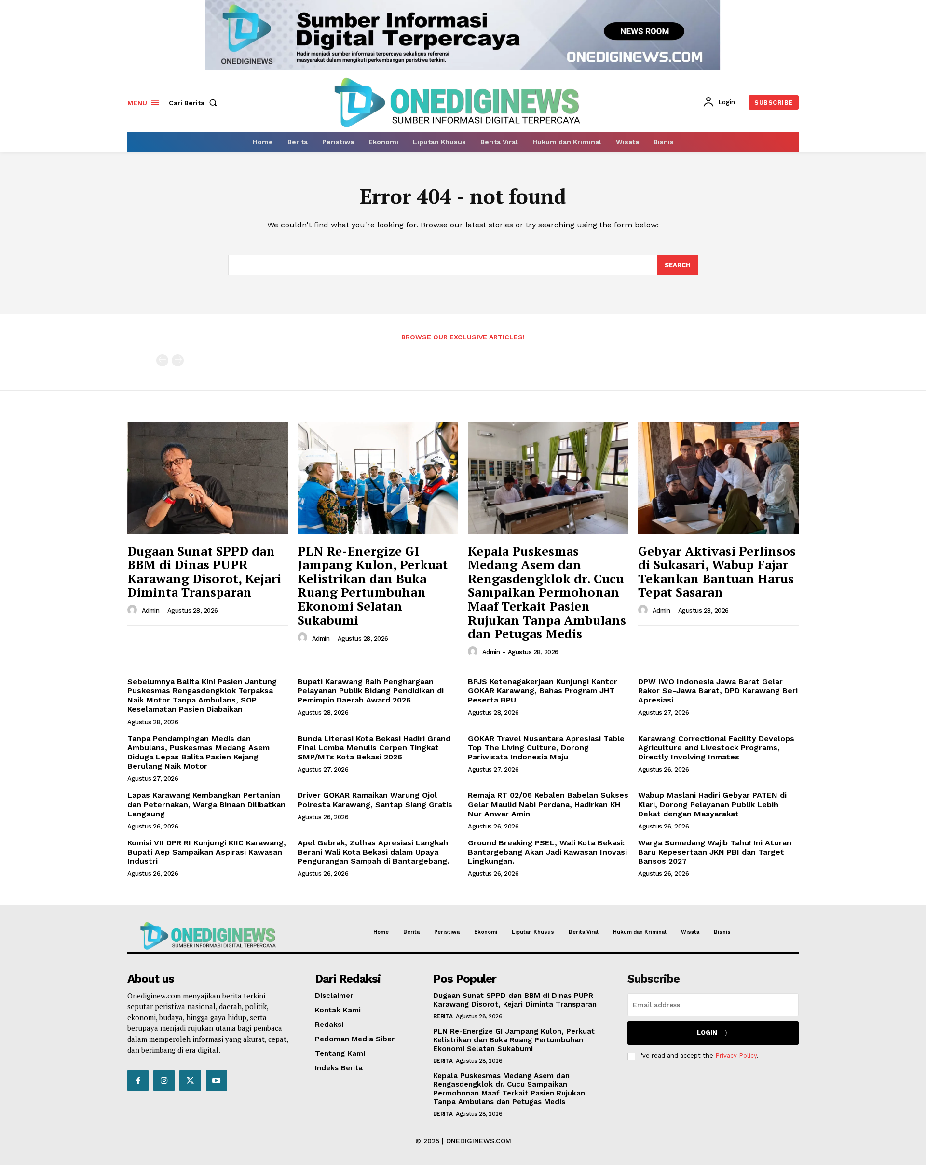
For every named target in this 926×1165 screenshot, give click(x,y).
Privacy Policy (736, 1055)
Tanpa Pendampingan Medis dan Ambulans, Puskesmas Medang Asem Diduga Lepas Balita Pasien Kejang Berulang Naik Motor (198, 752)
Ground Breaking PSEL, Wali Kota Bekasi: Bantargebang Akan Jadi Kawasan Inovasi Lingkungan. (547, 852)
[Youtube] (216, 1080)
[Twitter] (190, 1080)
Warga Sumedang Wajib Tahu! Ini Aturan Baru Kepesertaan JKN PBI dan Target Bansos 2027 (714, 852)
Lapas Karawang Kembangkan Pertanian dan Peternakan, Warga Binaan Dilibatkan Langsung (206, 804)
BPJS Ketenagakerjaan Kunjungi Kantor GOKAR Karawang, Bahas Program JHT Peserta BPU (542, 690)
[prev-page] (162, 360)
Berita (443, 1016)
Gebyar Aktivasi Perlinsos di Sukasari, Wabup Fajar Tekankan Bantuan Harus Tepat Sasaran (717, 572)
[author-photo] (133, 610)
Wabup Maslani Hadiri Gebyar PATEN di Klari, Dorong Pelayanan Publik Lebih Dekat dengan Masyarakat (712, 804)
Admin (151, 610)
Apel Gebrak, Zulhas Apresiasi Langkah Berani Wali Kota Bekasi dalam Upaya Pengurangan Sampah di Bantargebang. (373, 852)
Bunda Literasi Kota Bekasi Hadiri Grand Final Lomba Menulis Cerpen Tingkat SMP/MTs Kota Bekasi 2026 (374, 747)
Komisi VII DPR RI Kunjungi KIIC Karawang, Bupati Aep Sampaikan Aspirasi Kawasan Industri (206, 852)
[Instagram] (164, 1080)
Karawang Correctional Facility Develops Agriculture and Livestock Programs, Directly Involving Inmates (716, 747)
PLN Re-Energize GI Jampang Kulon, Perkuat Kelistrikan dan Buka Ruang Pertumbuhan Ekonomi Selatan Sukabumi (373, 585)
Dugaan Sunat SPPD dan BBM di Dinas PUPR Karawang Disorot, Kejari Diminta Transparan (204, 572)
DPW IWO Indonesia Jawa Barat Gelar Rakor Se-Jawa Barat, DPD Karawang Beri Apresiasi (718, 690)
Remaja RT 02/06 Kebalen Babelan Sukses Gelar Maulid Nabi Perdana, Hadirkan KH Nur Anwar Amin (548, 804)
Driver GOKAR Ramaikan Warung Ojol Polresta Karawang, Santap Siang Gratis (375, 799)
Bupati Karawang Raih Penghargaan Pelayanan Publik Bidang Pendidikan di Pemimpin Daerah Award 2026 (371, 690)
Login (707, 1032)
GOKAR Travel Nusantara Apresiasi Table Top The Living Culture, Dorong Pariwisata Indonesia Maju (546, 747)
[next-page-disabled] (178, 360)
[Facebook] (138, 1080)
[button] (195, 103)
